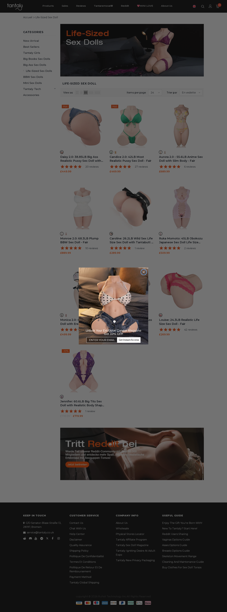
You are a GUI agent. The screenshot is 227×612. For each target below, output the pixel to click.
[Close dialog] (143, 272)
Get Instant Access (129, 340)
